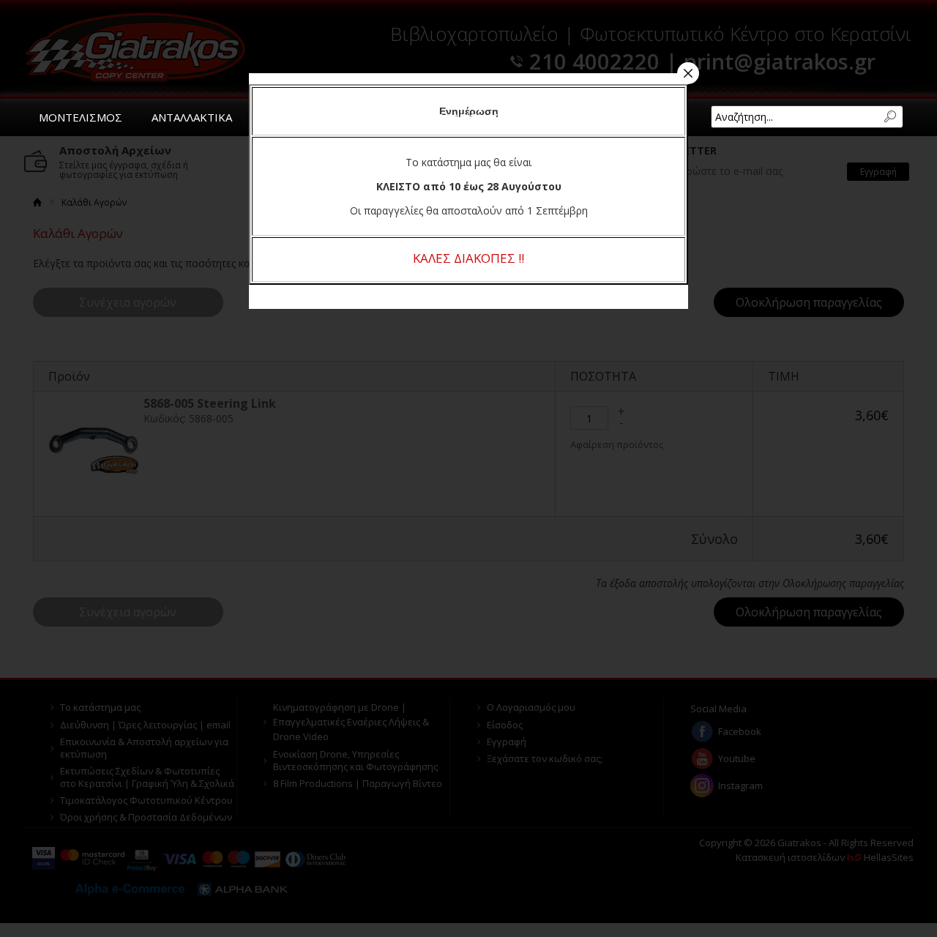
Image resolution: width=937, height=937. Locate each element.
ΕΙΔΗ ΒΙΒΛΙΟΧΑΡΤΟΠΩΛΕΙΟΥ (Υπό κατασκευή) (452, 117)
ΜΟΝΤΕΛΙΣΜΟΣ (80, 117)
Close (688, 73)
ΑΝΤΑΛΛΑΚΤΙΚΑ (192, 117)
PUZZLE (281, 117)
